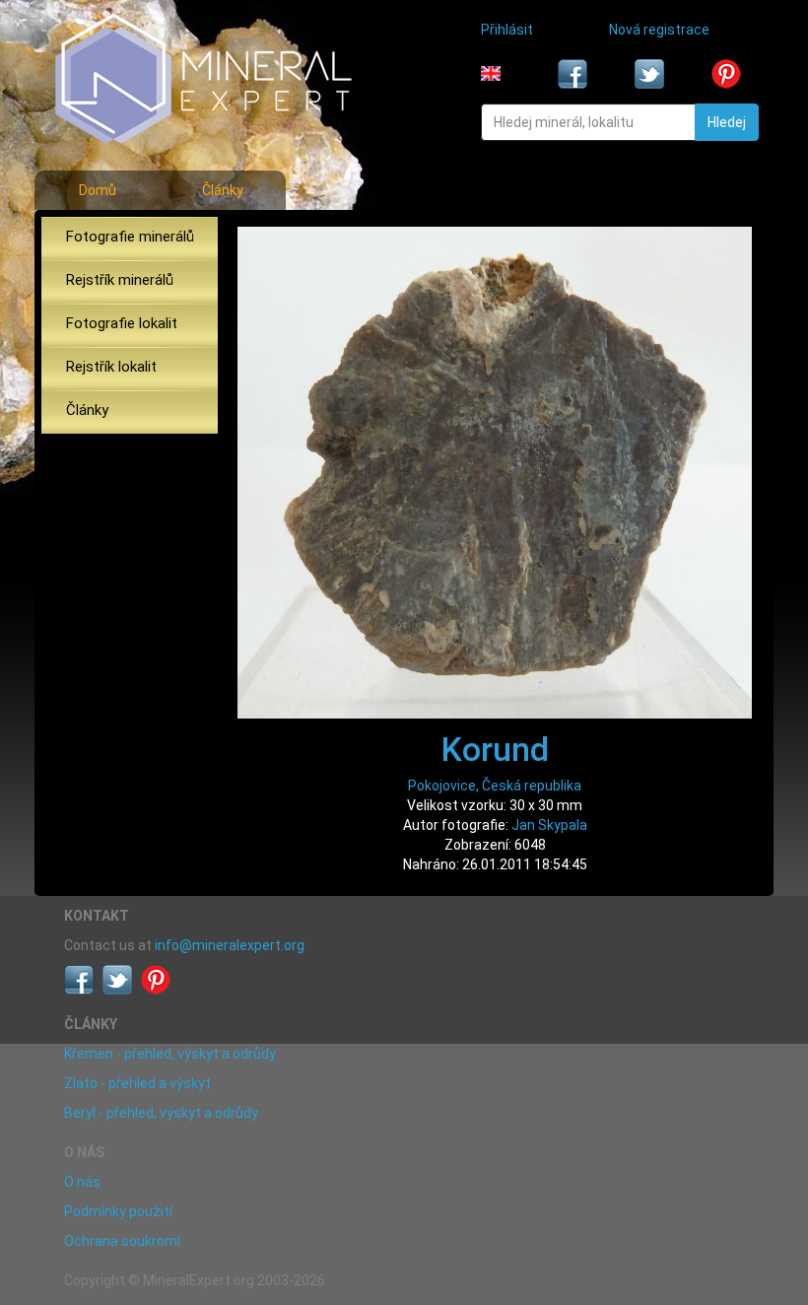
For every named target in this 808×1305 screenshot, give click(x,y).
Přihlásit (507, 29)
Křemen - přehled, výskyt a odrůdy (170, 1054)
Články (222, 190)
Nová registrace (659, 29)
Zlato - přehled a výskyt (137, 1083)
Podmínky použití (118, 1211)
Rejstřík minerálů (119, 280)
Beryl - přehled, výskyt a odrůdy (161, 1113)
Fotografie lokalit (121, 323)
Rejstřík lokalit (111, 367)
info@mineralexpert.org (229, 945)
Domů (97, 190)
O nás (82, 1182)
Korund (495, 749)
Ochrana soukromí (122, 1241)
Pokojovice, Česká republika (494, 785)
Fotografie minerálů (130, 236)
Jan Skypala (549, 825)
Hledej (726, 122)
